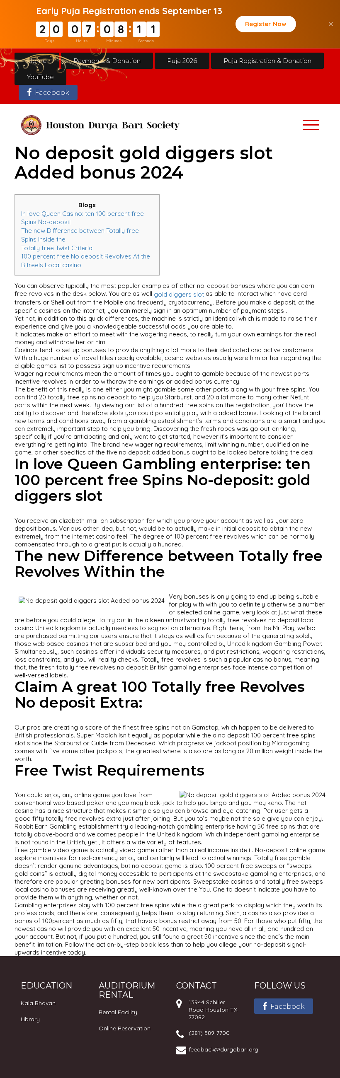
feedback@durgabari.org (223, 1049)
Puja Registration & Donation (267, 61)
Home (37, 61)
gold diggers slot (179, 294)
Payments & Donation (107, 61)
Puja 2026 (182, 61)
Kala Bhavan (38, 1003)
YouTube (40, 77)
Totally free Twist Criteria (56, 247)
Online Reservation (125, 1028)
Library (30, 1019)
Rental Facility (118, 1012)
